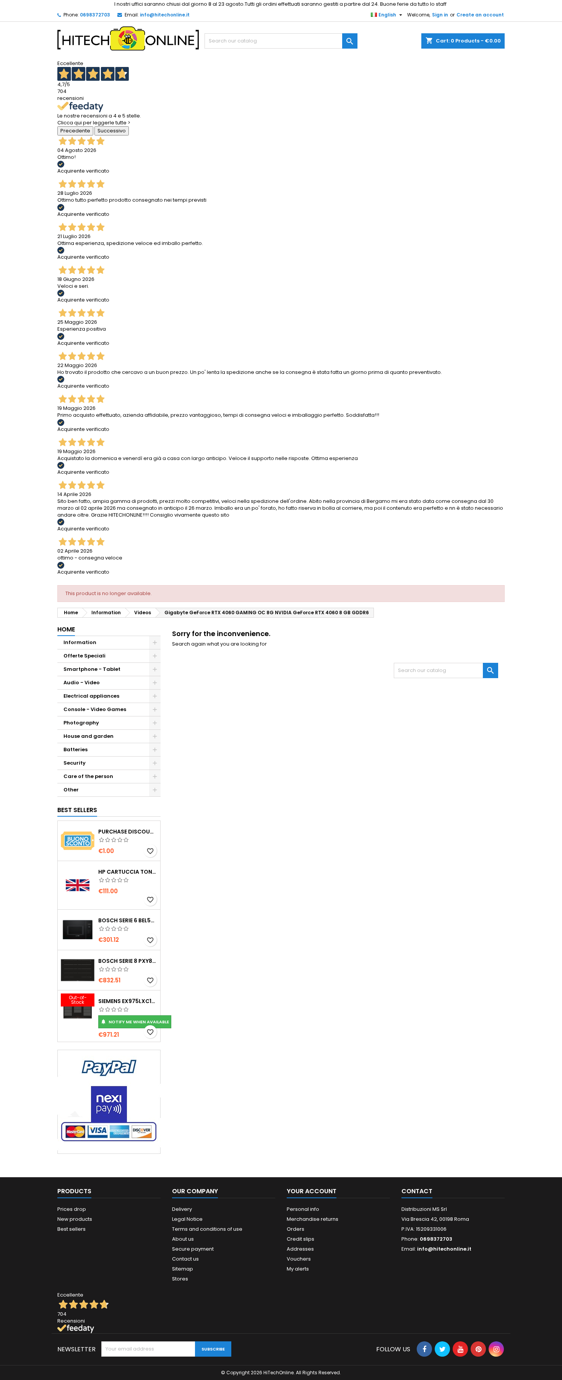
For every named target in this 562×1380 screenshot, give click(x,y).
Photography (81, 722)
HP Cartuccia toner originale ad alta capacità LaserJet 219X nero (127, 872)
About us (183, 1239)
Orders (295, 1229)
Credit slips (300, 1239)
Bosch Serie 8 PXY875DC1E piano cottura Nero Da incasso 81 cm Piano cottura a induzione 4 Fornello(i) (127, 961)
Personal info (303, 1209)
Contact (416, 1191)
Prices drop (71, 1209)
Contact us (185, 1259)
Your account (311, 1191)
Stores (180, 1278)
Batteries (75, 749)
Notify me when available (135, 1022)
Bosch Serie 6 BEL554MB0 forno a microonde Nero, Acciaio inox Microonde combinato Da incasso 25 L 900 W (127, 920)
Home (66, 629)
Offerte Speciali (84, 655)
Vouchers (299, 1259)
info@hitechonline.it (165, 14)
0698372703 (95, 14)
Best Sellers (77, 810)
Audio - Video (81, 682)
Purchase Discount (127, 832)
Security (74, 763)
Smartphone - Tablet (91, 669)
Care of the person (88, 776)
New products (74, 1219)
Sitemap (182, 1268)
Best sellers (71, 1229)
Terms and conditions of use (207, 1229)
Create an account (480, 14)
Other (71, 789)
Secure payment (193, 1249)
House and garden (88, 736)
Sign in (440, 14)
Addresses (300, 1249)
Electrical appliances (91, 696)
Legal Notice (187, 1219)
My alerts (298, 1268)
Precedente (75, 130)
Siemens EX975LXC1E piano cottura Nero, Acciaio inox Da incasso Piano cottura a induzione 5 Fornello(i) (127, 1001)
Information (79, 642)
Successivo (111, 130)
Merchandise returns (312, 1219)
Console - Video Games (94, 709)
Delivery (182, 1209)
